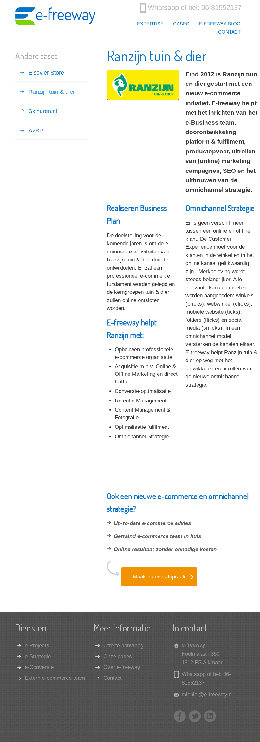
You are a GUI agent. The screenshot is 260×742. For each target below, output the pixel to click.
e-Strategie (38, 656)
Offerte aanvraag (123, 646)
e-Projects (37, 646)
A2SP (36, 130)
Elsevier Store (46, 73)
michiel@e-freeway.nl (207, 694)
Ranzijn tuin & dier (52, 92)
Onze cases (117, 656)
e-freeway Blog (220, 23)
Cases (181, 23)
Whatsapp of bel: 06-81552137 (195, 7)
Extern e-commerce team (55, 678)
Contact (229, 31)
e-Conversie (39, 667)
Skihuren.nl (43, 111)
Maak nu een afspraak (159, 577)
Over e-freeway (121, 667)
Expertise (150, 23)
